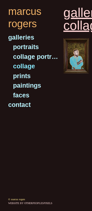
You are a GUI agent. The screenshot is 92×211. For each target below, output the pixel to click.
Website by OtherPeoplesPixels (30, 203)
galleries (21, 37)
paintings (27, 85)
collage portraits (36, 56)
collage (24, 66)
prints (22, 75)
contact (19, 104)
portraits (26, 46)
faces (21, 95)
